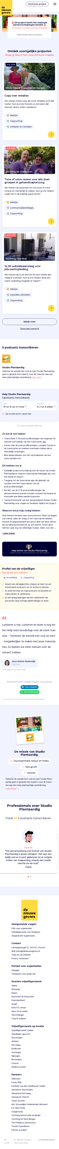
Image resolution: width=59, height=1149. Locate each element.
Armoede (16, 989)
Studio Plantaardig (20, 699)
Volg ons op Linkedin (21, 955)
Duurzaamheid (18, 1000)
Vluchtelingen (18, 1015)
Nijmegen (16, 1056)
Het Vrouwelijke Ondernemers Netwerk (29, 1104)
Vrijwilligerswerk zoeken (22, 1030)
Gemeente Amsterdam (22, 1090)
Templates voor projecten (24, 974)
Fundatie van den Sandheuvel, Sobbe (28, 1086)
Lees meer (10, 788)
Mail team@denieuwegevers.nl (26, 951)
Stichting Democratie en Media (26, 1115)
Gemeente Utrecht (20, 1097)
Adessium (16, 1079)
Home (4, 699)
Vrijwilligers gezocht (21, 1034)
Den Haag (16, 1045)
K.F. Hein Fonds (18, 1108)
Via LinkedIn (31, 687)
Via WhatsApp (31, 692)
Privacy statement (20, 958)
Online (14, 986)
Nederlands (49, 1140)
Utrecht (15, 1063)
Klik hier (38, 426)
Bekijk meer (30, 321)
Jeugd (14, 1004)
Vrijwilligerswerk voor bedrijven (26, 932)
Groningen (16, 1052)
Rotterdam (17, 1060)
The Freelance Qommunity (24, 1123)
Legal (40, 1140)
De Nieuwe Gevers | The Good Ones (23, 1141)
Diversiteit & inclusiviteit (23, 997)
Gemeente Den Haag (21, 1093)
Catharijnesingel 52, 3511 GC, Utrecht (28, 947)
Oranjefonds (17, 1112)
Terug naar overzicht (29, 329)
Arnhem (15, 1041)
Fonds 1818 (16, 1082)
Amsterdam (17, 1038)
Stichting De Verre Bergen (23, 1119)
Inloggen (15, 970)
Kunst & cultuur (19, 1008)
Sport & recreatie (20, 1011)
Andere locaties (19, 1067)
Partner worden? (19, 1130)
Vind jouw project (37, 4)
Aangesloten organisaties (23, 936)
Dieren (14, 993)
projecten (10, 699)
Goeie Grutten (18, 1101)
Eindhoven (16, 1049)
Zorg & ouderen (19, 1018)
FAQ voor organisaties (22, 928)
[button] (55, 849)
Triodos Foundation (21, 1126)
